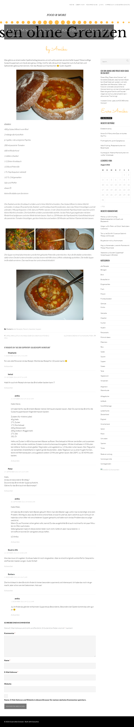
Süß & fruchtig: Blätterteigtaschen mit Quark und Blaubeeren (112, 219)
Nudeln (103, 328)
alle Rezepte (18, 329)
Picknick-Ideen (105, 337)
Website (7, 684)
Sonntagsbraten (106, 464)
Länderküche (105, 411)
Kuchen (103, 323)
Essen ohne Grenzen (17, 722)
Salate (103, 352)
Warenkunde (105, 390)
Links (101, 4)
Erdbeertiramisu (106, 129)
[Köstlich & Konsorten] (110, 469)
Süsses (103, 366)
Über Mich (80, 4)
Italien (103, 429)
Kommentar (9, 633)
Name (7, 660)
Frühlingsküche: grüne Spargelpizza (113, 141)
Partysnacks (104, 332)
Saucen (103, 356)
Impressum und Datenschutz (117, 4)
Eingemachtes (105, 284)
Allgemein (104, 387)
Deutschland (105, 414)
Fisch (102, 289)
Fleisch (25, 329)
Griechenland (105, 424)
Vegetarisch (105, 376)
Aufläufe (103, 401)
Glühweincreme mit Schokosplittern (79, 336)
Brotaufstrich (105, 279)
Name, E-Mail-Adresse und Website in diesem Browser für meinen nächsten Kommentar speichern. (45, 700)
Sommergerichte (106, 459)
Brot (102, 275)
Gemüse (103, 303)
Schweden (104, 438)
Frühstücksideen (106, 299)
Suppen (38, 329)
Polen (102, 434)
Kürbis (103, 307)
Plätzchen (104, 342)
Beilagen (104, 270)
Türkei (103, 448)
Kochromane (91, 4)
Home (72, 4)
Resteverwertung (106, 454)
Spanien (103, 443)
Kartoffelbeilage (106, 406)
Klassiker (32, 329)
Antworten (8, 366)
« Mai (103, 206)
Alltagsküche (105, 396)
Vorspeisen (104, 381)
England (103, 419)
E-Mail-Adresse (11, 672)
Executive (35, 722)
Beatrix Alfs (13, 550)
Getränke (104, 313)
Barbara (11, 574)
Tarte (102, 371)
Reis (102, 347)
